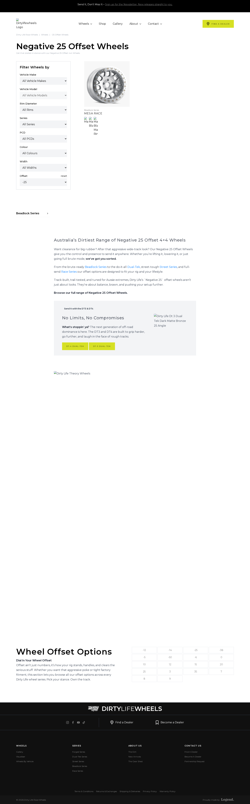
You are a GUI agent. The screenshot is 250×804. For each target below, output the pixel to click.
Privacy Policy (150, 791)
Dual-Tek (133, 267)
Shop (102, 23)
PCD (22, 132)
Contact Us (193, 745)
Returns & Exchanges (106, 791)
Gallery (118, 23)
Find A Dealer (191, 752)
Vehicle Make (28, 74)
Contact (154, 23)
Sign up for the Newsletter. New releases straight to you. (138, 4)
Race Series (69, 271)
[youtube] (78, 722)
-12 (144, 650)
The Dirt (132, 752)
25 (144, 671)
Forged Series (78, 752)
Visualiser (20, 756)
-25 (195, 650)
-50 (170, 657)
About (134, 23)
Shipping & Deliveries (130, 791)
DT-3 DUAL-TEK (102, 346)
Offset (23, 176)
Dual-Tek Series (79, 756)
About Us (135, 745)
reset (64, 176)
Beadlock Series (95, 267)
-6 (196, 657)
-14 (170, 650)
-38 (221, 650)
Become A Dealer (193, 756)
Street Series (168, 267)
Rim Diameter (28, 103)
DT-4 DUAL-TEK (75, 346)
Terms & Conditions (83, 791)
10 (144, 664)
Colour (24, 147)
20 (221, 664)
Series (23, 118)
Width (23, 161)
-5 (144, 657)
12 (170, 664)
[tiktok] (83, 722)
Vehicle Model (28, 89)
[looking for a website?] (227, 799)
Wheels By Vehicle (25, 761)
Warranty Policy (168, 791)
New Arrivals (134, 756)
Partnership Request (195, 761)
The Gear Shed (135, 761)
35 (195, 671)
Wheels (84, 23)
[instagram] (67, 722)
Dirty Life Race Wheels (27, 34)
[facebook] (73, 722)
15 (196, 664)
